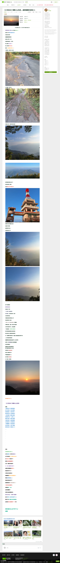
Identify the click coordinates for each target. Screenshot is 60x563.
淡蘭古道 (26, 2)
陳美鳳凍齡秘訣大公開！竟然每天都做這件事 (17, 527)
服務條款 (17, 555)
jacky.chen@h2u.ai (24, 559)
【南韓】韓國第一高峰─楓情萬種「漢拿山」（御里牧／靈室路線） (8, 538)
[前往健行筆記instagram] (57, 555)
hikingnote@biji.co (25, 558)
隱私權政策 (22, 555)
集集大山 (25, 22)
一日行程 (5, 14)
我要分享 (56, 2)
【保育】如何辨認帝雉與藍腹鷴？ (36, 538)
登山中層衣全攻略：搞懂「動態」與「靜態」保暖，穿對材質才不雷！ (17, 538)
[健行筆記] (7, 2)
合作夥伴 (12, 555)
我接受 (58, 561)
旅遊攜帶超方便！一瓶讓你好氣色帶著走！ (36, 527)
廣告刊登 (8, 555)
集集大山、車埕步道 (27, 20)
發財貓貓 (5, 12)
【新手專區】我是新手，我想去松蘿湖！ (8, 527)
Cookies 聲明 (50, 561)
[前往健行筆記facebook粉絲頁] (54, 555)
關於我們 (3, 555)
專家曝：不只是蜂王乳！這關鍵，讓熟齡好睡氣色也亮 (27, 538)
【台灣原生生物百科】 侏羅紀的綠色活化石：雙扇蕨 (27, 527)
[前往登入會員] (51, 2)
